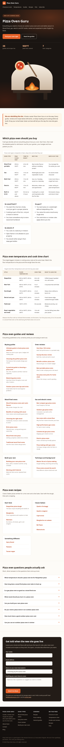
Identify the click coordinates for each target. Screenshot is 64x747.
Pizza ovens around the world (47, 469)
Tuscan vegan (10, 551)
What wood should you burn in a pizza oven (19, 597)
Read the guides (29, 36)
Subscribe (41, 7)
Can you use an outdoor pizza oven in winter (19, 622)
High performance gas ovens (46, 426)
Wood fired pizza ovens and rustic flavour (17, 405)
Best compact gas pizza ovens (46, 404)
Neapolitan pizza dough (17, 507)
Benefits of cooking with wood (17, 413)
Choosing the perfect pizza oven (16, 361)
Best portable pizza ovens (47, 369)
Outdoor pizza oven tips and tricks (17, 388)
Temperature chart (54, 717)
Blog (4, 729)
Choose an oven (7, 7)
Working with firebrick (16, 472)
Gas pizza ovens (22, 719)
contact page (28, 697)
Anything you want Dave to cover (16, 676)
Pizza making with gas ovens (47, 447)
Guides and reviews (54, 720)
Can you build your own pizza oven (16, 603)
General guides (37, 720)
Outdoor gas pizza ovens (44, 412)
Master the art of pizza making (47, 462)
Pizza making (37, 717)
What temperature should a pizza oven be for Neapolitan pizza (25, 578)
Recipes (31, 7)
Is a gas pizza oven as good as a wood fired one (20, 590)
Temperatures (17, 7)
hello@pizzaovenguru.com (12, 697)
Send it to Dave (13, 691)
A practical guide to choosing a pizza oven (16, 370)
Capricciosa (40, 516)
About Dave (6, 724)
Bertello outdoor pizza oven (46, 362)
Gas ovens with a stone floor (48, 419)
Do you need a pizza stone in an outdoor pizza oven (21, 610)
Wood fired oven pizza (17, 437)
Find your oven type (11, 36)
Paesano (9, 547)
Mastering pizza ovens (16, 380)
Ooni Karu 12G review (48, 349)
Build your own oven (24, 725)
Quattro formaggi (42, 506)
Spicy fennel (10, 542)
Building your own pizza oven (16, 463)
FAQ (36, 7)
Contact (5, 727)
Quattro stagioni (42, 511)
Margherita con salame (44, 520)
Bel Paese (40, 525)
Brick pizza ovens (16, 429)
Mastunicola (41, 529)
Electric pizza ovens (46, 439)
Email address (10, 660)
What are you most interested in (16, 668)
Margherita (17, 514)
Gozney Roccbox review (46, 356)
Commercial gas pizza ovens (46, 433)
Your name (9, 652)
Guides (25, 7)
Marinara (15, 522)
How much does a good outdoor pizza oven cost (20, 616)
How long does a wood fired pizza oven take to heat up (22, 584)
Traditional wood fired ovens (16, 443)
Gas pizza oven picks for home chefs (46, 377)
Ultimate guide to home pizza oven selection (17, 351)
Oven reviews (22, 722)
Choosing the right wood (17, 420)
